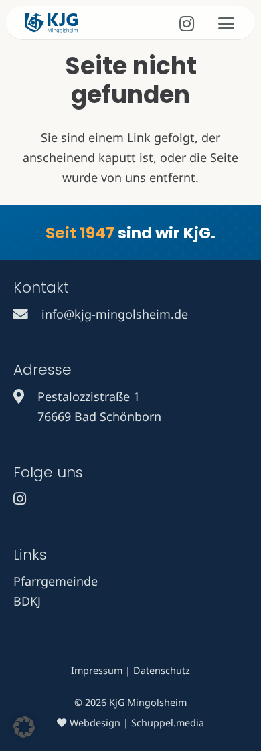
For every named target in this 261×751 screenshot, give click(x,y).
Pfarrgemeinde (55, 581)
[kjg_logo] (51, 23)
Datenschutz (161, 670)
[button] (226, 23)
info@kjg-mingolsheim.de (114, 314)
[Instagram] (187, 23)
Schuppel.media (167, 722)
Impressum (96, 670)
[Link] (20, 313)
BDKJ (27, 601)
